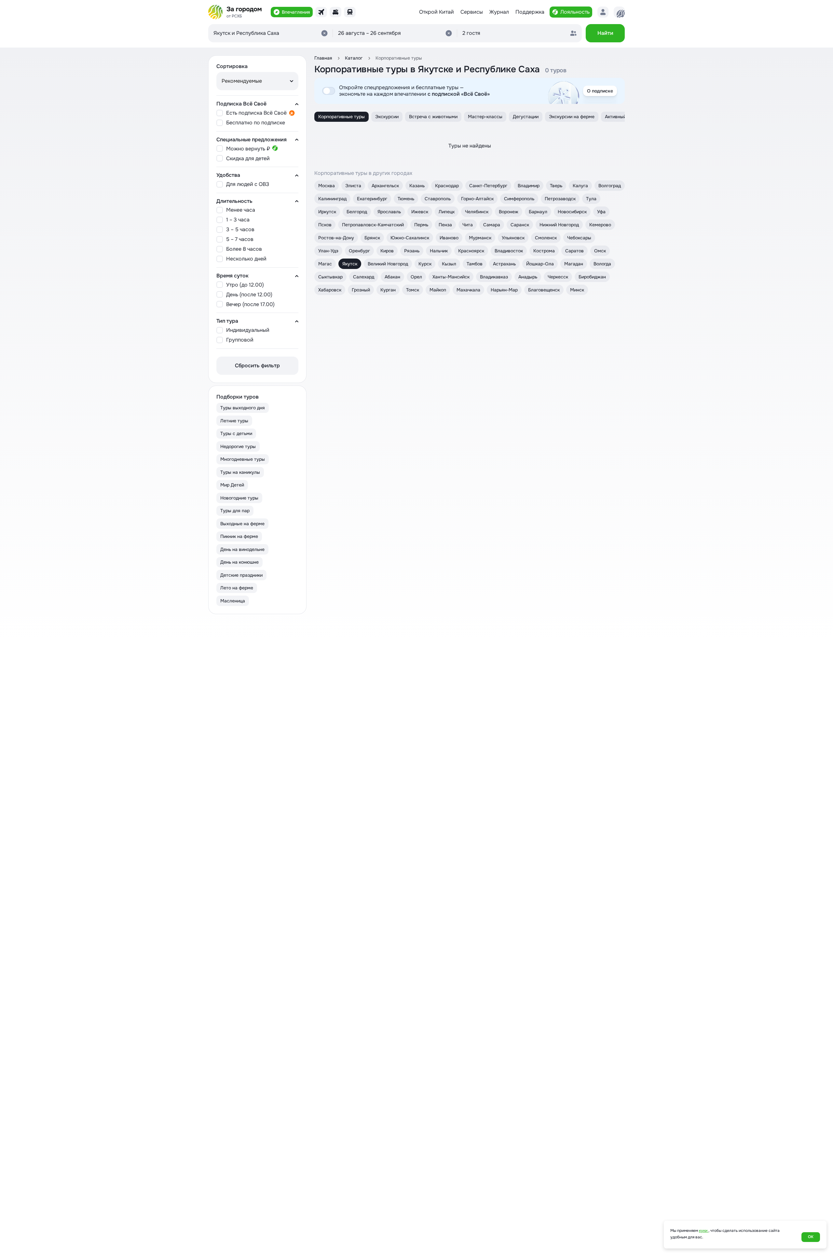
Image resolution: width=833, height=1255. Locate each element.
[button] (395, 33)
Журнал (499, 11)
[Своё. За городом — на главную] (235, 12)
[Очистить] (324, 33)
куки (703, 1230)
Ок (810, 1236)
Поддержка (529, 11)
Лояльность (575, 11)
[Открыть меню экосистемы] (619, 12)
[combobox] (270, 33)
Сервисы (471, 12)
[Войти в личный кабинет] (602, 12)
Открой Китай (436, 12)
